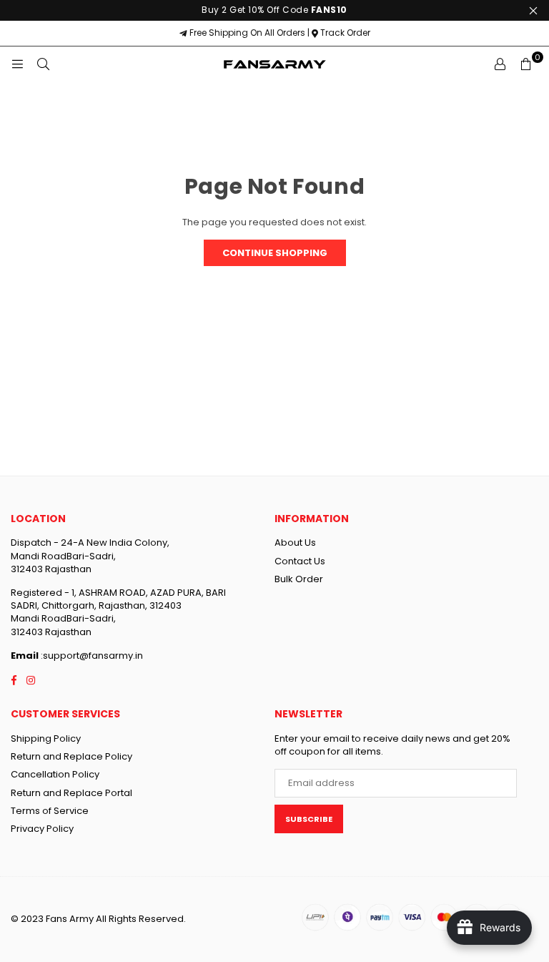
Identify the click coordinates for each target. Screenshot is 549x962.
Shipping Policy (46, 738)
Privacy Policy (42, 828)
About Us (295, 542)
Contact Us (299, 561)
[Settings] (500, 64)
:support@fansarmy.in (91, 655)
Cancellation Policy (55, 774)
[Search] (43, 64)
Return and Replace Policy (71, 756)
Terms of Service (50, 811)
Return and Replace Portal (71, 793)
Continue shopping (274, 253)
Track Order (344, 32)
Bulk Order (298, 579)
